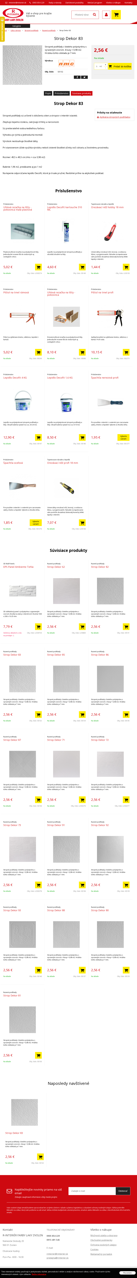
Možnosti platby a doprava (103, 1235)
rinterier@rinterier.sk (17, 2)
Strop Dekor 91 (56, 825)
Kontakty (128, 2)
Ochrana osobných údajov (103, 1244)
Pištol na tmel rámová (16, 292)
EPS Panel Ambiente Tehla (18, 566)
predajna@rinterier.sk (57, 1257)
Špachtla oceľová (13, 462)
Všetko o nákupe (113, 2)
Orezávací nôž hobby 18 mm (107, 207)
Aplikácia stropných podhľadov (115, 117)
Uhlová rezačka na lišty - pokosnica (61, 293)
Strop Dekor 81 (12, 995)
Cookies (94, 1249)
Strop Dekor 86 (100, 654)
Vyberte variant (123, 437)
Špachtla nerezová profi (105, 377)
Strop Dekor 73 (12, 825)
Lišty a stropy (16, 30)
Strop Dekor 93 (12, 910)
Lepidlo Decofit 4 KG (15, 377)
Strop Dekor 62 (56, 566)
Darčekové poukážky (74, 2)
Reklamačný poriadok (101, 1254)
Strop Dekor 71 (56, 739)
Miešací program (94, 2)
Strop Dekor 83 (12, 654)
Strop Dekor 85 (56, 654)
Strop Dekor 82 (100, 566)
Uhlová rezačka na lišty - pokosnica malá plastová (17, 208)
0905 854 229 (38, 2)
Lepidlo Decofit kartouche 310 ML (64, 208)
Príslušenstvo (61, 93)
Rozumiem (127, 1273)
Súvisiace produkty (81, 93)
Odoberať (123, 1191)
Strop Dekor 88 (56, 910)
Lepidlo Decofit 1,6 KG (60, 377)
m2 (101, 66)
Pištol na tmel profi (102, 292)
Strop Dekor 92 (100, 825)
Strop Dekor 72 (100, 739)
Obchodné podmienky (101, 1240)
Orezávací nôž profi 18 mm (62, 462)
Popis (48, 93)
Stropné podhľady (31, 30)
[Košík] (116, 14)
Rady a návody (55, 2)
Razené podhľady (49, 30)
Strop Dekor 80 (100, 910)
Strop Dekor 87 (12, 739)
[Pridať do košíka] (38, 267)
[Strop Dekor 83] (22, 65)
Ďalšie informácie (39, 1274)
